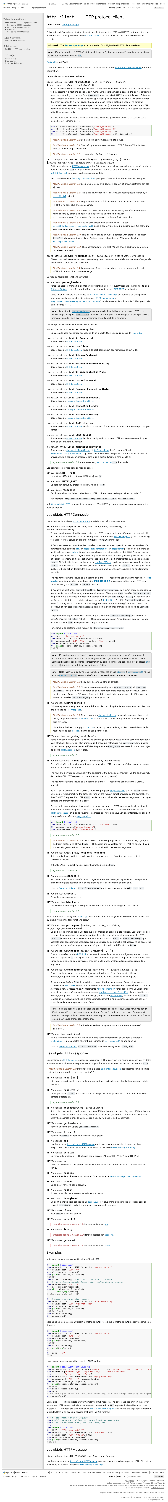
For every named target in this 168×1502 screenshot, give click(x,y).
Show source (10, 61)
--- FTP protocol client (17, 49)
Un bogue (160, 1497)
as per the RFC (117, 790)
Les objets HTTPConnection (19, 25)
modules (154, 4)
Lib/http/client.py (70, 24)
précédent (136, 4)
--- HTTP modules (15, 40)
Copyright (130, 1481)
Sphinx (157, 1500)
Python (9, 4)
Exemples (11, 29)
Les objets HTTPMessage (18, 32)
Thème (112, 8)
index (162, 4)
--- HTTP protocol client (29, 8)
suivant (145, 4)
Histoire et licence (157, 1488)
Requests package (74, 45)
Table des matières (14, 19)
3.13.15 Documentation (72, 4)
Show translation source (15, 63)
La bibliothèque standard (95, 4)
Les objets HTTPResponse (18, 27)
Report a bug (10, 59)
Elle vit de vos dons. (157, 1492)
